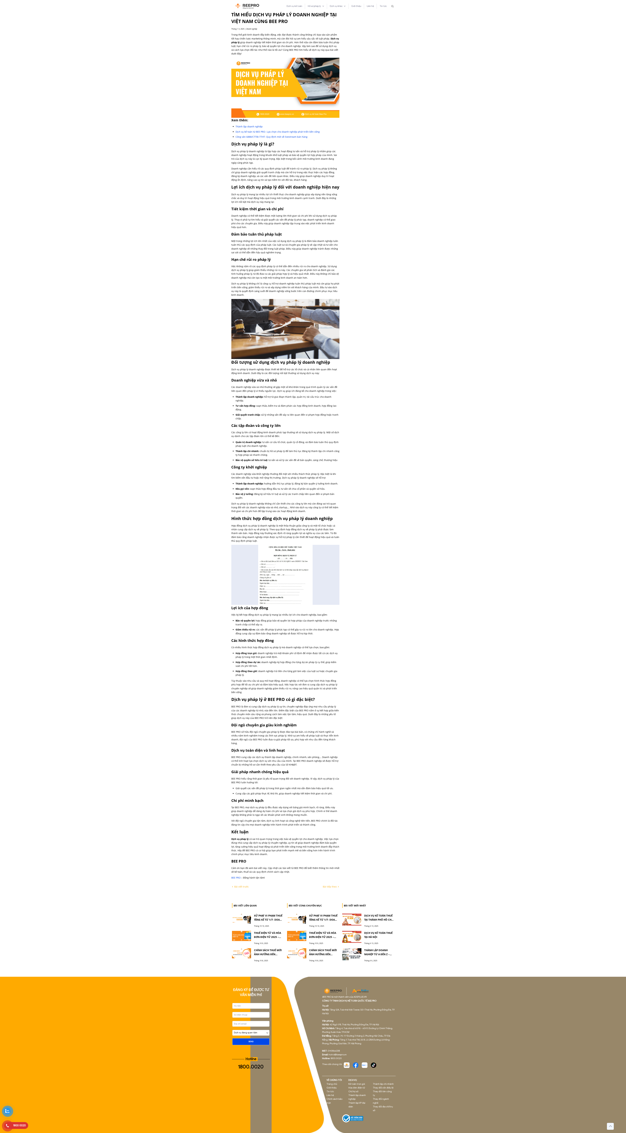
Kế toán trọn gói (356, 1084)
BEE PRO (236, 877)
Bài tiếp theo (330, 886)
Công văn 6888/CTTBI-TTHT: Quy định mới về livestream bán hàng (271, 136)
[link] (346, 1065)
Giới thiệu (332, 1087)
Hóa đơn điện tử (356, 1087)
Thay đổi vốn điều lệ (383, 1087)
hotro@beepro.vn (338, 1054)
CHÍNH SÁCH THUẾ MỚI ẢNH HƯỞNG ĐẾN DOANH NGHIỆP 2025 (268, 954)
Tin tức (330, 1091)
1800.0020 (251, 1067)
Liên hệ (330, 1095)
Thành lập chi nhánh (383, 1084)
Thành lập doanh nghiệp (249, 126)
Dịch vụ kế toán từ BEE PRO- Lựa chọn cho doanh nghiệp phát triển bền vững (278, 131)
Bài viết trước (241, 886)
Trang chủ (332, 1084)
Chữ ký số (353, 1091)
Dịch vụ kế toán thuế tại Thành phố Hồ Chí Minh (378, 919)
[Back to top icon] (610, 1126)
